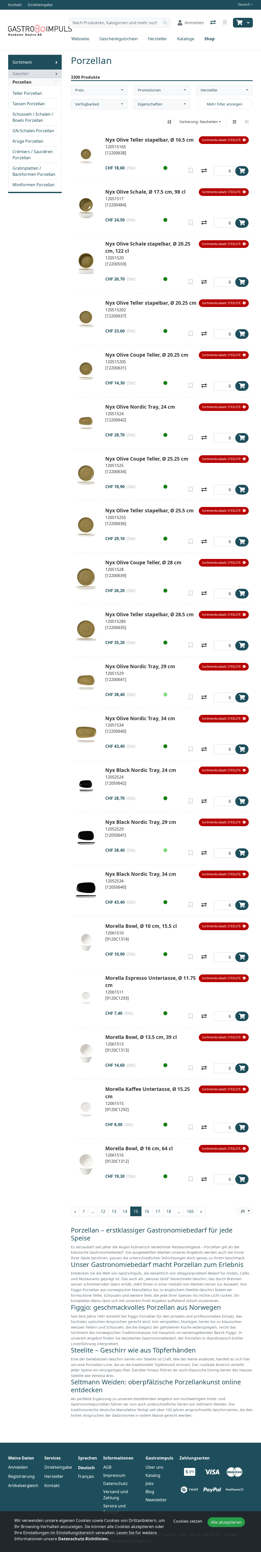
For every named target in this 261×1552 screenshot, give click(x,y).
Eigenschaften (150, 104)
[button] (224, 140)
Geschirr (20, 73)
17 (157, 1211)
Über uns (154, 1467)
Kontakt (52, 1485)
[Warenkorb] (239, 23)
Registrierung (21, 1476)
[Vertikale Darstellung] (234, 121)
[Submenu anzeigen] (56, 62)
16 (147, 1211)
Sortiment (22, 62)
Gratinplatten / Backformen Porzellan (33, 171)
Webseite (80, 39)
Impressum (114, 1475)
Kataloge (185, 39)
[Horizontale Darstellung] (247, 121)
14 (125, 1211)
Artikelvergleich (23, 1485)
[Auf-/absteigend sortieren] (169, 121)
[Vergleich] (213, 23)
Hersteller (157, 39)
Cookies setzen (187, 1521)
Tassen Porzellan (28, 103)
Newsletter (156, 1500)
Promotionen (149, 90)
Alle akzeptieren (226, 1522)
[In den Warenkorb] (242, 171)
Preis (79, 90)
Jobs (150, 1483)
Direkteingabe (58, 1467)
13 (114, 1211)
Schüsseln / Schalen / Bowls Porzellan (32, 117)
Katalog (153, 1475)
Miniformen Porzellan (33, 185)
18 (168, 1211)
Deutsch (244, 4)
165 (190, 1211)
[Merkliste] (225, 23)
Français (86, 1476)
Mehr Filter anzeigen (224, 104)
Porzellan (22, 82)
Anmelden (18, 1467)
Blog (150, 1491)
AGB (107, 1467)
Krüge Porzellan (27, 141)
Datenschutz (115, 1483)
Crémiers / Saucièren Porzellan (32, 154)
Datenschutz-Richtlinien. (83, 1539)
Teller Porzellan (27, 93)
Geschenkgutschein (118, 39)
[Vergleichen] (204, 171)
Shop (209, 39)
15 (136, 1211)
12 (103, 1211)
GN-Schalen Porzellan (33, 130)
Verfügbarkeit (87, 104)
